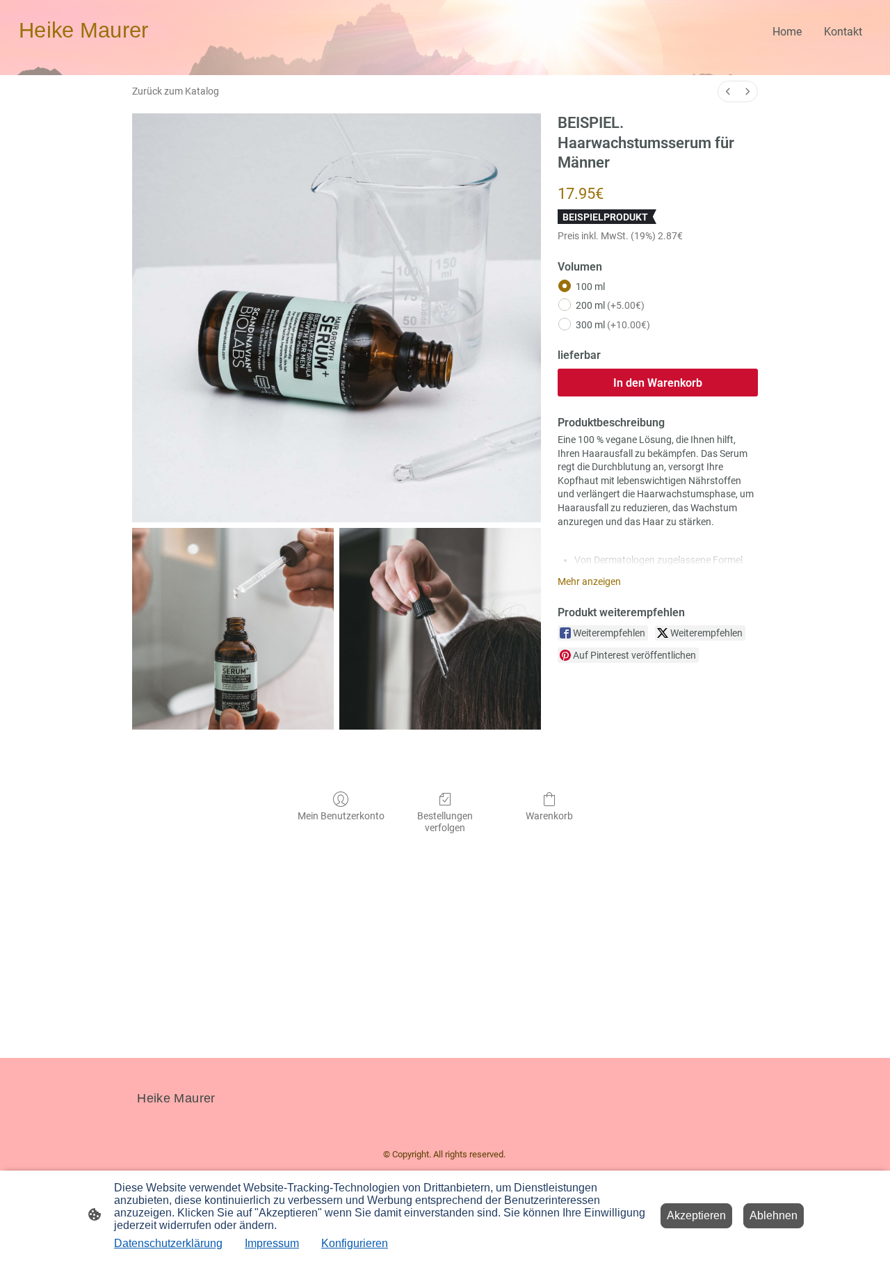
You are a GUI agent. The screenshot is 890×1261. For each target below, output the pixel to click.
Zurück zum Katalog (175, 91)
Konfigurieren (354, 1243)
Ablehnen (774, 1215)
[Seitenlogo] (83, 52)
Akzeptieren (696, 1215)
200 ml (610, 305)
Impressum (272, 1243)
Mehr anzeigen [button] (589, 581)
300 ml (613, 324)
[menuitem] (728, 91)
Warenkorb (549, 815)
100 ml (590, 286)
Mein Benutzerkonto (341, 815)
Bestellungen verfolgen (445, 821)
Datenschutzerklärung (168, 1243)
